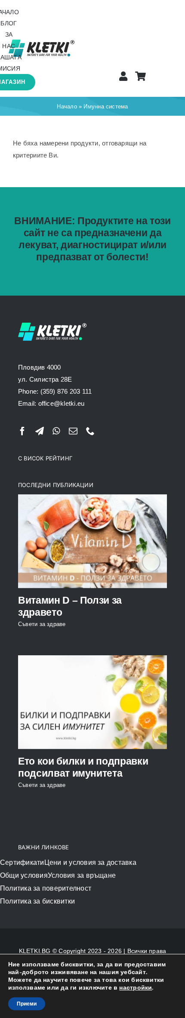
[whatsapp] (56, 431)
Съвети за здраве (42, 624)
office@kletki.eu (61, 403)
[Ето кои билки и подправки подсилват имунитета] (92, 702)
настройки (135, 988)
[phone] (90, 431)
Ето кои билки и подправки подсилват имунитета (83, 767)
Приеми (27, 1003)
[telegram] (39, 431)
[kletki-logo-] (42, 40)
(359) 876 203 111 (66, 391)
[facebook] (22, 431)
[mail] (73, 431)
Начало (67, 106)
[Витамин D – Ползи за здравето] (92, 541)
